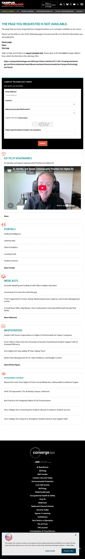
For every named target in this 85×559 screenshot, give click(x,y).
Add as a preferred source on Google (50, 4)
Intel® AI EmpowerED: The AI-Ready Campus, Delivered (26, 391)
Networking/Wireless (45, 11)
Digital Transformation (64, 11)
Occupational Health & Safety (42, 495)
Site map (5, 48)
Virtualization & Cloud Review (42, 531)
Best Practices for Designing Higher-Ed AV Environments (27, 400)
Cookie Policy (70, 545)
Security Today (42, 509)
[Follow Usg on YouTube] (74, 4)
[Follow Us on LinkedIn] (61, 4)
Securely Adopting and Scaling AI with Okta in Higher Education (30, 285)
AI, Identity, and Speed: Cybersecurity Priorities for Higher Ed (29, 163)
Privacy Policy (23, 118)
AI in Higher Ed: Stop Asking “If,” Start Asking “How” (25, 351)
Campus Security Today (42, 477)
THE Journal (43, 527)
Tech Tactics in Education (42, 520)
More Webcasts (10, 317)
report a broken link (34, 53)
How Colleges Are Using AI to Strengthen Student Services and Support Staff (36, 419)
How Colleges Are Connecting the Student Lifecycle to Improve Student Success (37, 410)
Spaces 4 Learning (42, 513)
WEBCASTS (11, 280)
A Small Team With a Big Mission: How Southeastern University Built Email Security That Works (40, 309)
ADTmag (42, 470)
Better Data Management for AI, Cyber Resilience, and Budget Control (33, 357)
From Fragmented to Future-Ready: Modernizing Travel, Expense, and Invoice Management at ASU (42, 300)
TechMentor (43, 517)
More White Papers (12, 364)
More (6, 216)
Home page (7, 42)
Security (79, 11)
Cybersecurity (9, 240)
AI (18, 11)
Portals (10, 229)
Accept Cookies (69, 551)
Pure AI (43, 499)
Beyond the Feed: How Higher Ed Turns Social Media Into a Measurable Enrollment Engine (41, 382)
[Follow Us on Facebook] (71, 4)
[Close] (75, 535)
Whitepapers (13, 330)
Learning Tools (10, 254)
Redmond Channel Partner (42, 506)
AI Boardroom (42, 467)
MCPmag (42, 488)
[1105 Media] (42, 462)
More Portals (9, 268)
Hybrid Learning (27, 11)
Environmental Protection (42, 481)
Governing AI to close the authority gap (20, 292)
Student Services (11, 260)
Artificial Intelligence (12, 234)
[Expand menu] (82, 4)
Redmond (42, 502)
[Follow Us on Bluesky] (67, 4)
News (4, 45)
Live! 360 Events (42, 485)
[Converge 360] (42, 452)
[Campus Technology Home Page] (13, 4)
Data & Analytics (11, 247)
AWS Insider (42, 474)
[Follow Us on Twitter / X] (64, 4)
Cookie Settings (50, 551)
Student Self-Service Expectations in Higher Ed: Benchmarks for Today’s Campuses (38, 335)
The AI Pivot (42, 524)
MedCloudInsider (42, 492)
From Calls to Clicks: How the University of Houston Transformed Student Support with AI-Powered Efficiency (41, 343)
